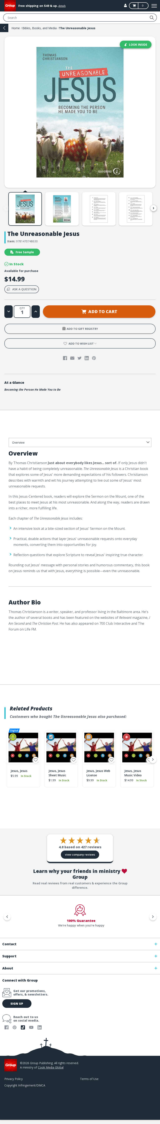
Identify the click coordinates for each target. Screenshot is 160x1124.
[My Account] (125, 5)
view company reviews (80, 854)
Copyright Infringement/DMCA (24, 1085)
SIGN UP (16, 1004)
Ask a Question (24, 289)
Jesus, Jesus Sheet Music (57, 773)
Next (153, 208)
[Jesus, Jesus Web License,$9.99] (99, 747)
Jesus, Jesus (19, 771)
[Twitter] (80, 358)
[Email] (72, 358)
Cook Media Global (51, 1067)
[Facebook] (65, 358)
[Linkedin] (87, 358)
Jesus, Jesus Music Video (133, 773)
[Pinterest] (94, 358)
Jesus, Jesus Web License (98, 773)
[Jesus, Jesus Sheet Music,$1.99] (61, 747)
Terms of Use (89, 1079)
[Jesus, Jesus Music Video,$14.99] (137, 747)
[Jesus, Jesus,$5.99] (23, 747)
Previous (6, 208)
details (62, 6)
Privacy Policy (13, 1079)
